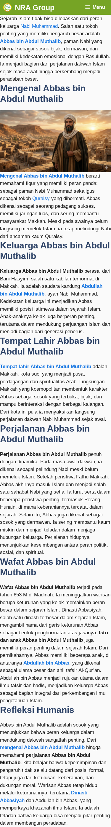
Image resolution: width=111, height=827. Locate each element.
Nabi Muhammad (39, 26)
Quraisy (41, 198)
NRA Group (34, 7)
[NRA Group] (7, 7)
